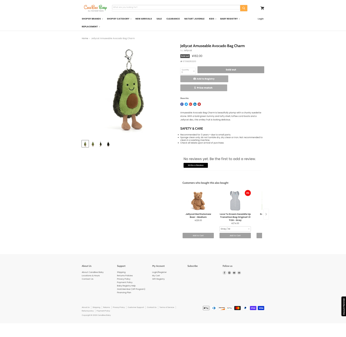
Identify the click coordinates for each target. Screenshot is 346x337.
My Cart (156, 275)
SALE (159, 18)
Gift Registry (158, 278)
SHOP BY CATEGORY (118, 18)
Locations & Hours (91, 275)
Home (85, 38)
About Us (86, 307)
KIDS (212, 18)
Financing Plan (124, 292)
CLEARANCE (173, 18)
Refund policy (88, 311)
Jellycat (188, 50)
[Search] (243, 8)
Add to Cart (198, 235)
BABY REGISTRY (229, 18)
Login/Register (159, 272)
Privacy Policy (123, 278)
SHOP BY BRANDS (91, 18)
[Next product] (266, 214)
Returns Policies (125, 275)
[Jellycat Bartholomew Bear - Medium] (198, 201)
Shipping (121, 272)
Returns (106, 307)
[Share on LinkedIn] (195, 104)
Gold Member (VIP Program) (131, 289)
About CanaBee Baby (93, 272)
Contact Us (87, 278)
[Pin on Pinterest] (199, 104)
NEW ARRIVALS (143, 18)
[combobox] (235, 228)
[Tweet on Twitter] (186, 104)
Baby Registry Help (126, 285)
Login (261, 18)
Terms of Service (166, 307)
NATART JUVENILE (194, 18)
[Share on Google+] (190, 104)
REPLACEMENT (90, 26)
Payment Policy (124, 282)
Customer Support (136, 307)
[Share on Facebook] (182, 104)
